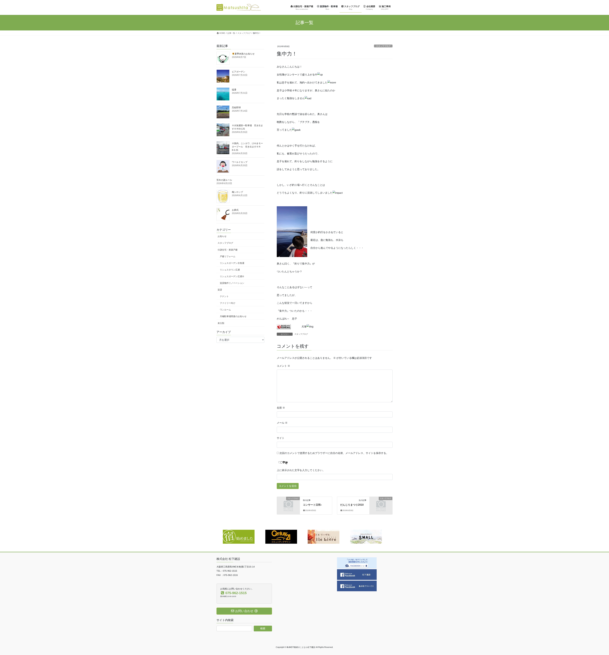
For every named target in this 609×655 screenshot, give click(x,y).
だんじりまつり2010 (352, 504)
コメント (283, 366)
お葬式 (235, 210)
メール (282, 422)
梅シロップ (237, 192)
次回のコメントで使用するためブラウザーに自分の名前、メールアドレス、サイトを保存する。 (334, 453)
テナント (224, 296)
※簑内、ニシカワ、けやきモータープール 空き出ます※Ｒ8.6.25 (247, 146)
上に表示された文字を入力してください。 (301, 470)
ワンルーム (225, 309)
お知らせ (222, 236)
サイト (280, 438)
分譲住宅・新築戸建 (228, 249)
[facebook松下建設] (357, 574)
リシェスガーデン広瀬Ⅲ (232, 276)
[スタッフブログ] (288, 503)
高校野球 (236, 107)
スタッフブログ (383, 46)
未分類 (221, 323)
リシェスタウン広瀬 (230, 269)
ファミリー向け (227, 303)
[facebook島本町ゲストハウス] (357, 585)
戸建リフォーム (227, 256)
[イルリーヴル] (323, 536)
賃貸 (220, 289)
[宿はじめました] (239, 536)
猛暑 (234, 89)
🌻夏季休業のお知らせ (243, 53)
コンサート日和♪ (312, 504)
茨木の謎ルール (224, 180)
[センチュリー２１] (281, 536)
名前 (281, 407)
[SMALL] (366, 536)
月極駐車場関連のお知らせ (233, 316)
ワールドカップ (239, 162)
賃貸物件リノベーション (232, 283)
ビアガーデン (238, 71)
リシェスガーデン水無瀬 (232, 263)
